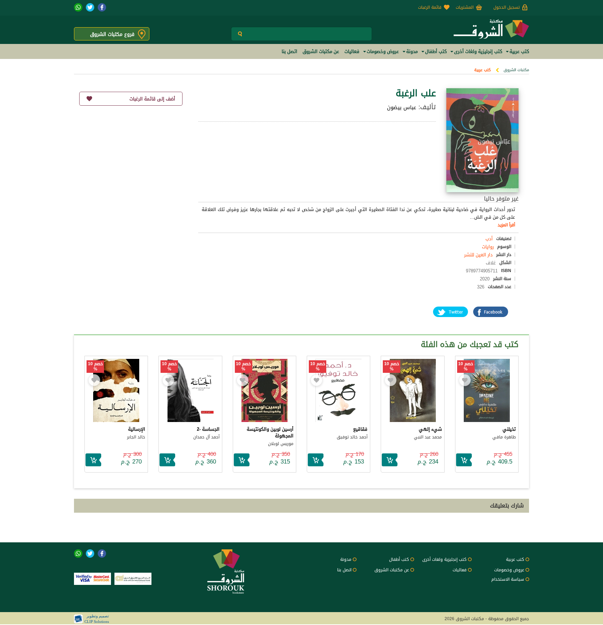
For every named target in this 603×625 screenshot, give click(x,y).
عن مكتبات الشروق (391, 570)
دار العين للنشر (478, 254)
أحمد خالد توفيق (352, 437)
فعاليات (460, 570)
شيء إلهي (430, 429)
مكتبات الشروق (516, 70)
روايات (488, 246)
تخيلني (509, 429)
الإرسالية (136, 429)
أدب (489, 238)
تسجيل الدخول (506, 7)
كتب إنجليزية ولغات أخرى (444, 559)
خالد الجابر (136, 437)
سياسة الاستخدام (507, 579)
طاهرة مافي (504, 437)
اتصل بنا (344, 570)
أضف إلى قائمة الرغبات (152, 99)
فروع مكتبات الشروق (112, 34)
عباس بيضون (401, 107)
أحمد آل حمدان (206, 437)
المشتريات (465, 7)
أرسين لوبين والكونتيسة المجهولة (270, 432)
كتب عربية (482, 70)
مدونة (345, 559)
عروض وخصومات (509, 570)
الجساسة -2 (208, 429)
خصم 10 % (465, 366)
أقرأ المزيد (506, 225)
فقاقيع (360, 429)
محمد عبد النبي (428, 437)
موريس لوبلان (280, 443)
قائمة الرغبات (429, 7)
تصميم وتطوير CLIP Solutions (96, 619)
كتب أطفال (399, 559)
